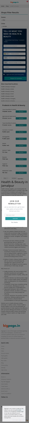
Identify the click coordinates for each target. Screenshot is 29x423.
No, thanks (14, 222)
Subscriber (15, 218)
